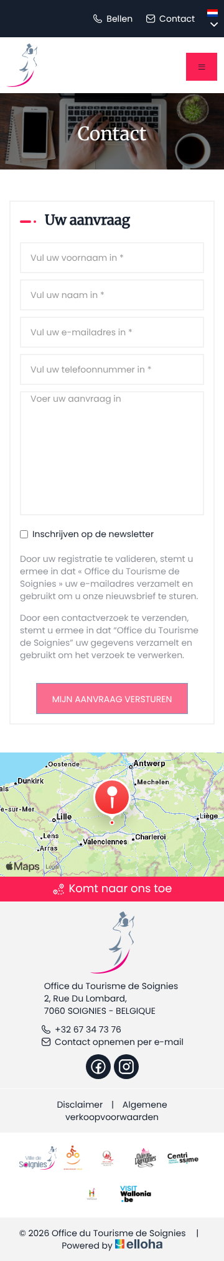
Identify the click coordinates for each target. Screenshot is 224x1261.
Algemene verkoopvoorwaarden (116, 1110)
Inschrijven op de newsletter (93, 534)
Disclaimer (80, 1104)
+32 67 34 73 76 (88, 1029)
